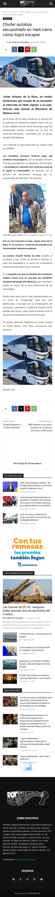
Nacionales (13, 12)
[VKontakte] (41, 879)
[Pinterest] (27, 49)
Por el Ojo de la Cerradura (19, 42)
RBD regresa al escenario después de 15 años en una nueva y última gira (40, 427)
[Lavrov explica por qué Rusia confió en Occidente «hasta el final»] (10, 651)
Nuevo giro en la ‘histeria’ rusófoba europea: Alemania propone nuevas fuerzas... (34, 664)
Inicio (5, 12)
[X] (21, 49)
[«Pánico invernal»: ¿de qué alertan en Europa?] (10, 637)
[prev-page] (4, 528)
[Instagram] (34, 879)
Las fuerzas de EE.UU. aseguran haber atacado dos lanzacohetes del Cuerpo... (26, 610)
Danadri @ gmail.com (26, 859)
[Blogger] (13, 879)
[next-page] (9, 528)
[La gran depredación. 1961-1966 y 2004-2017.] (10, 760)
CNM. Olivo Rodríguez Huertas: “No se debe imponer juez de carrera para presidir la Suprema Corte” (36, 486)
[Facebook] (14, 49)
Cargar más (26, 770)
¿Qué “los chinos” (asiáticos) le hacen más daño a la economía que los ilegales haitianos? (35, 517)
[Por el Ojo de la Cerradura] (4, 42)
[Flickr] (27, 879)
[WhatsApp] (34, 49)
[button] (4, 4)
